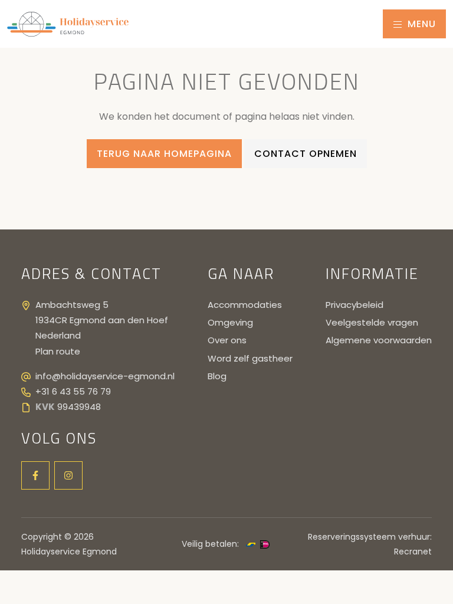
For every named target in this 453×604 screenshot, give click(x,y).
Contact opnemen (305, 153)
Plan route (57, 351)
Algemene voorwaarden (379, 340)
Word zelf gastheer (250, 358)
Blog (217, 376)
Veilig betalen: (210, 544)
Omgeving (230, 322)
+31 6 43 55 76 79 (73, 391)
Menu (420, 24)
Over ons (227, 340)
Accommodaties (245, 304)
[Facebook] (35, 475)
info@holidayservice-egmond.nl (105, 376)
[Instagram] (68, 475)
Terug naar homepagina (164, 153)
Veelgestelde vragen (372, 322)
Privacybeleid (354, 304)
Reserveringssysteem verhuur (369, 537)
